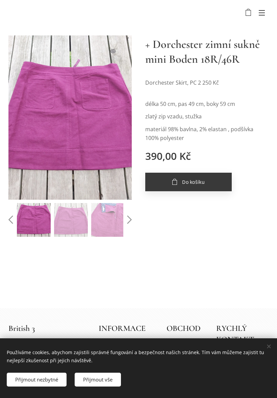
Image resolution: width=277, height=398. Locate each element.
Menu (262, 12)
